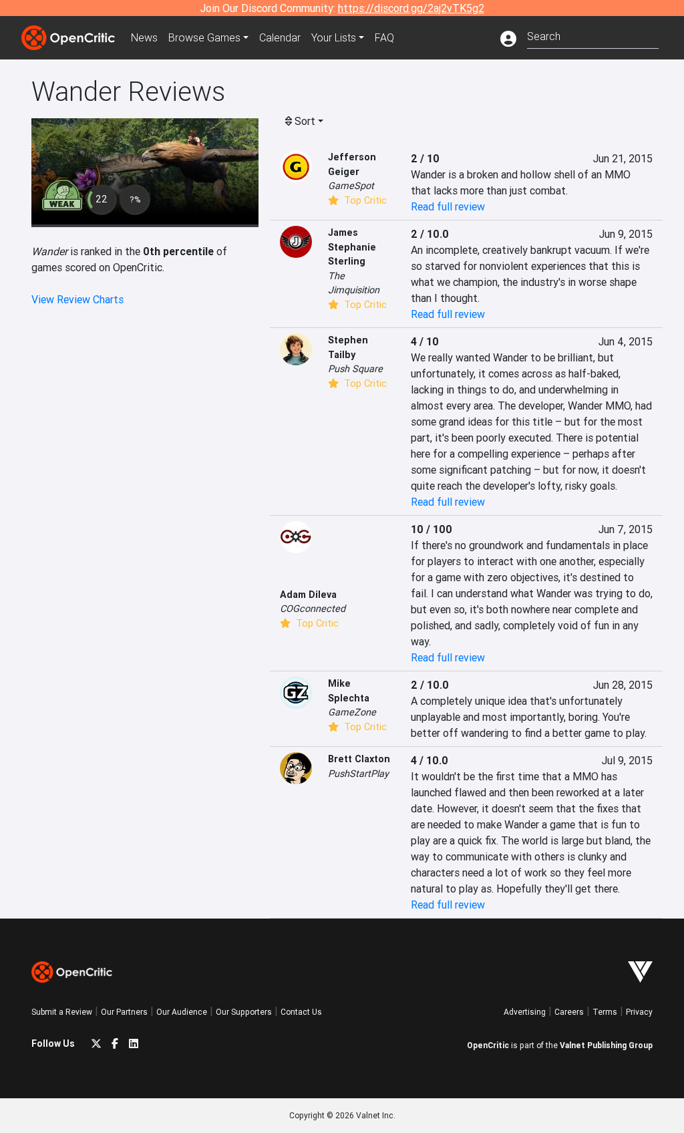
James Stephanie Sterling (352, 246)
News (144, 37)
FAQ (384, 37)
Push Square (355, 369)
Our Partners (124, 1012)
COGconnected (312, 609)
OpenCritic (488, 1045)
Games (204, 37)
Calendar (280, 37)
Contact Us (301, 1012)
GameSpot (351, 186)
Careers (569, 1012)
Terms (604, 1012)
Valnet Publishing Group (606, 1045)
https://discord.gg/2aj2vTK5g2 (411, 8)
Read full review (448, 206)
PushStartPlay (358, 774)
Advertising (525, 1012)
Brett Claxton (359, 759)
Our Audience (181, 1012)
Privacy (639, 1012)
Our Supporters (244, 1012)
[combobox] (593, 35)
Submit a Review (61, 1012)
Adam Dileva (308, 595)
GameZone (352, 712)
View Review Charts (77, 299)
